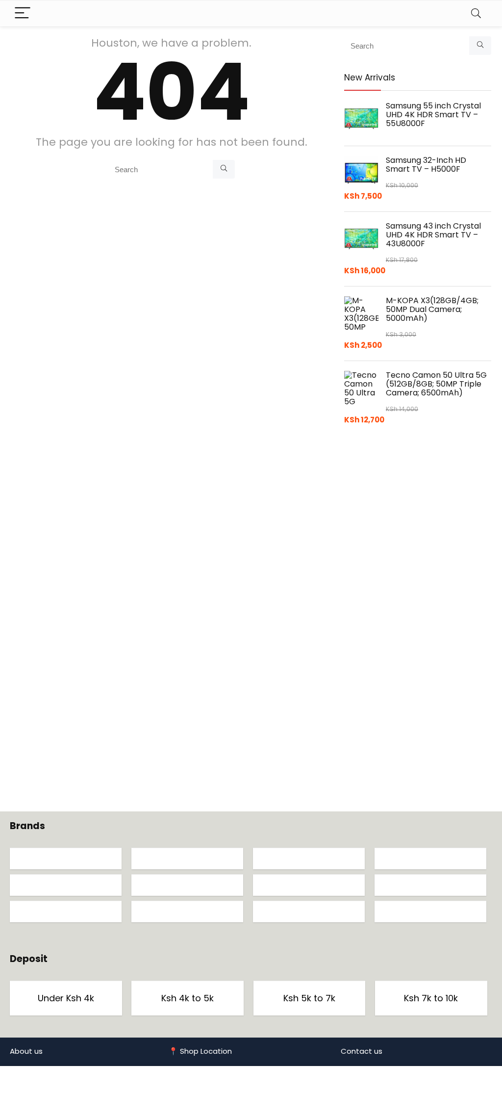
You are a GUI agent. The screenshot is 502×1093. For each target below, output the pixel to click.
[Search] (476, 13)
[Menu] (22, 13)
